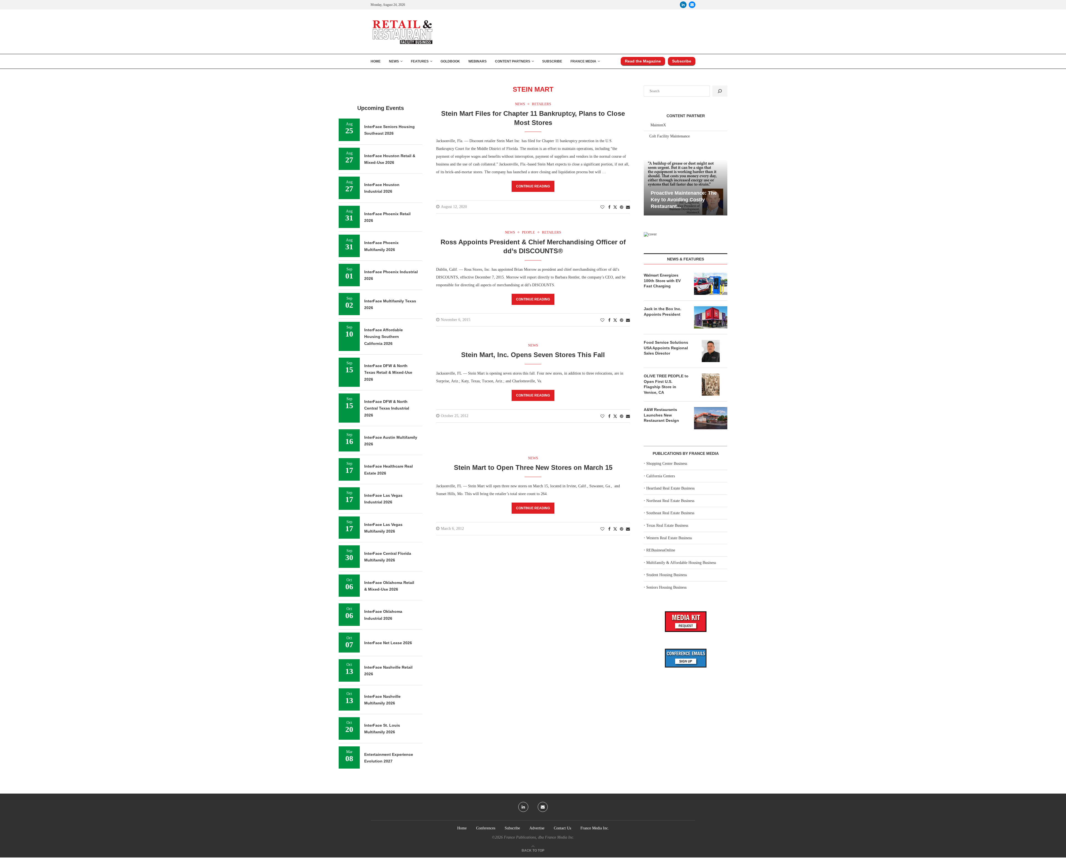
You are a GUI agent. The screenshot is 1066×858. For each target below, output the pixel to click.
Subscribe (552, 61)
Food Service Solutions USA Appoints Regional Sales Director (666, 347)
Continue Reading (533, 186)
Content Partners (512, 61)
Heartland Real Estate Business (670, 488)
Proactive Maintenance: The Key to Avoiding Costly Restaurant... (684, 199)
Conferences (485, 828)
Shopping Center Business (666, 463)
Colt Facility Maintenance (669, 136)
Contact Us (562, 828)
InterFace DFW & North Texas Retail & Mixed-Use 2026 (388, 372)
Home (376, 61)
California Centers (660, 476)
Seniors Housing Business (666, 587)
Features (420, 61)
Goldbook (450, 61)
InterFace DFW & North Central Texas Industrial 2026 (386, 408)
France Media (583, 61)
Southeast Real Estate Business (670, 513)
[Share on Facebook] (609, 207)
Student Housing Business (666, 575)
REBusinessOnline (660, 550)
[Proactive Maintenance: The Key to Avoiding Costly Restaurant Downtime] (685, 187)
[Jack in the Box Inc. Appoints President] (710, 317)
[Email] (692, 4)
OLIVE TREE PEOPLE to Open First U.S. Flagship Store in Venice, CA (666, 384)
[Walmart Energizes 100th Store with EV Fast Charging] (710, 284)
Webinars (477, 61)
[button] (649, 187)
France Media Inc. (594, 828)
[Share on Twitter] (615, 207)
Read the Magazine (643, 61)
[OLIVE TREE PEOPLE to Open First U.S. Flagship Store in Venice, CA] (710, 384)
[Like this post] (602, 207)
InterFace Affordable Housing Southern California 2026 (383, 337)
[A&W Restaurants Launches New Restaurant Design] (710, 418)
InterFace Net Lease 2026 (388, 643)
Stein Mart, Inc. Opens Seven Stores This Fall (533, 354)
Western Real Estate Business (669, 538)
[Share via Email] (628, 207)
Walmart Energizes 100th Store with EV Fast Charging (662, 280)
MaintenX (658, 125)
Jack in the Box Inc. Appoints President (662, 312)
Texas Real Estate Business (667, 525)
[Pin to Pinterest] (621, 207)
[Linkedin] (683, 4)
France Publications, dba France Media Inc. (539, 837)
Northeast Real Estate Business (670, 501)
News (394, 61)
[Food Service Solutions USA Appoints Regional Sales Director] (710, 351)
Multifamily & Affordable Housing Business (681, 563)
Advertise (536, 828)
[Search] (719, 91)
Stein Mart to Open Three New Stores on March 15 (533, 467)
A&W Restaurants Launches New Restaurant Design (661, 415)
